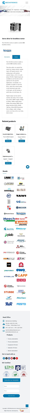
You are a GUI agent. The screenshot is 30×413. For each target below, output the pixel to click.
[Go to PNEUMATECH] (9, 270)
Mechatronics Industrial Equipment (18, 408)
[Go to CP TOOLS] (9, 286)
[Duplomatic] (11, 51)
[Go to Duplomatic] (21, 213)
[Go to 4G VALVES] (21, 201)
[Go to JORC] (21, 258)
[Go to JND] (9, 252)
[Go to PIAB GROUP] (9, 234)
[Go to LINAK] (9, 177)
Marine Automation (13, 350)
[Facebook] (9, 358)
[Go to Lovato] (21, 223)
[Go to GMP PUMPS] (9, 264)
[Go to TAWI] (21, 195)
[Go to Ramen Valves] (9, 213)
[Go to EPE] (21, 292)
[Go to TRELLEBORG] (21, 234)
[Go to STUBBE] (9, 292)
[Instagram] (6, 358)
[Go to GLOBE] (21, 264)
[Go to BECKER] (21, 207)
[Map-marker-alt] (17, 358)
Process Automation (13, 342)
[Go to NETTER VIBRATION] (21, 183)
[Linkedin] (4, 358)
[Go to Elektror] (21, 229)
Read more (8, 141)
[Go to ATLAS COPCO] (21, 298)
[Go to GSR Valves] (21, 280)
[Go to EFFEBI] (21, 177)
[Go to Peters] (9, 183)
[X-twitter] (14, 358)
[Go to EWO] (21, 270)
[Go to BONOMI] (9, 201)
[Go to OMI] (9, 207)
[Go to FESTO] (21, 303)
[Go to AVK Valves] (9, 303)
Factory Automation (13, 339)
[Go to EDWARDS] (21, 286)
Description (7, 57)
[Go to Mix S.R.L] (21, 246)
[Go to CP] (21, 252)
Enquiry (16, 57)
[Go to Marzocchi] (9, 189)
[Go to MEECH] (9, 219)
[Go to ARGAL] (21, 240)
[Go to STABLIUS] (9, 276)
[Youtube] (12, 358)
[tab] (7, 57)
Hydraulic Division (12, 347)
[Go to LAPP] (21, 275)
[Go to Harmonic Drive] (9, 241)
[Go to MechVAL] (9, 229)
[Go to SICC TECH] (21, 189)
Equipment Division (13, 345)
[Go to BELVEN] (9, 298)
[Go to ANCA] (9, 258)
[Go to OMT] (9, 195)
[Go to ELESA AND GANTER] (21, 218)
